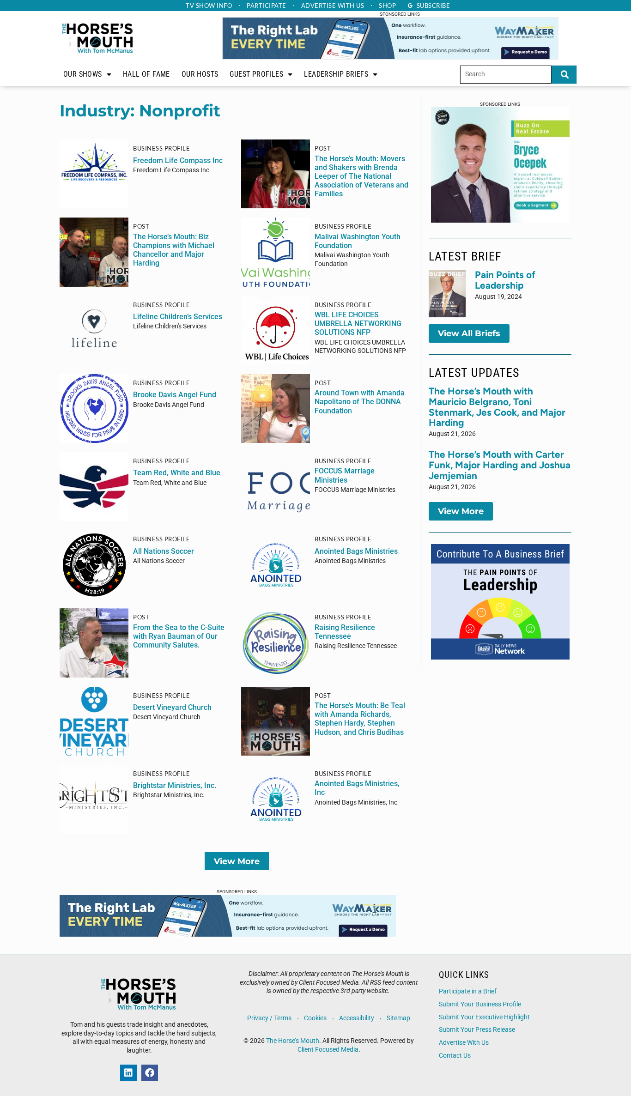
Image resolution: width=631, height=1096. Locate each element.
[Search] (564, 75)
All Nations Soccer (163, 551)
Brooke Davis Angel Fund (174, 394)
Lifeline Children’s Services (177, 316)
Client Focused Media (327, 1050)
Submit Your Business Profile (480, 1004)
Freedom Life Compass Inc (178, 160)
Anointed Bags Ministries (356, 551)
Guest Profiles (256, 74)
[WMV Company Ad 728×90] (390, 56)
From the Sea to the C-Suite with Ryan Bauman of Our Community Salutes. (178, 636)
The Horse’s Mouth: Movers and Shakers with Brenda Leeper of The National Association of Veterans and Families (361, 176)
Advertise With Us (464, 1043)
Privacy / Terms (269, 1018)
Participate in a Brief (468, 991)
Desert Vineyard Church (172, 707)
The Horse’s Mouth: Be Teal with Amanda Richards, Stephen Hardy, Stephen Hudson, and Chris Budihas (360, 719)
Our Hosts (200, 74)
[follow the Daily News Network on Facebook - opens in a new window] (149, 1073)
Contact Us (455, 1056)
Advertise (332, 5)
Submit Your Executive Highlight (484, 1017)
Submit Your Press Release (477, 1030)
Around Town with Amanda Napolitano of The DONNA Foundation (360, 401)
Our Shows (82, 74)
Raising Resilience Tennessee (345, 632)
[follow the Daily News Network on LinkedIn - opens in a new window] (128, 1073)
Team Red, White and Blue (176, 472)
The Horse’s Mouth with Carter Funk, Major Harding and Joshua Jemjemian (499, 464)
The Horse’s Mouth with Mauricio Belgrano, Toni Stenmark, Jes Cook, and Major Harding (497, 407)
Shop (387, 5)
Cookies (315, 1018)
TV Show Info (209, 5)
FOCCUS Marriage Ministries (345, 475)
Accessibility (356, 1018)
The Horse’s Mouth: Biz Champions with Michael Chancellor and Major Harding (173, 250)
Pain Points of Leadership (505, 280)
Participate (266, 5)
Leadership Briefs (336, 74)
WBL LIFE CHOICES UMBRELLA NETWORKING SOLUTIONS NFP (358, 323)
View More (237, 861)
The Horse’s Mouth (292, 1041)
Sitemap (398, 1018)
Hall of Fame (146, 74)
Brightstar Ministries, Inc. (174, 785)
